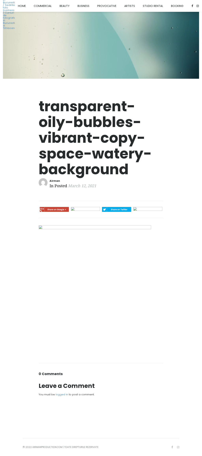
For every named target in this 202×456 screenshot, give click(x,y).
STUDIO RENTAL (153, 6)
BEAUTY (65, 6)
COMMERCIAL (43, 6)
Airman (55, 181)
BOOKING (177, 6)
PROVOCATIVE (106, 6)
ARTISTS (129, 6)
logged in (62, 394)
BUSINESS (83, 6)
